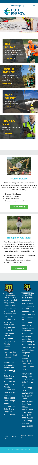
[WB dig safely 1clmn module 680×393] (20, 40)
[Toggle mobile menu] (34, 6)
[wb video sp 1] (19, 217)
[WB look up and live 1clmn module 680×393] (17, 65)
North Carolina (10, 352)
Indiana (7, 347)
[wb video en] (19, 158)
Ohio (7, 355)
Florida (7, 344)
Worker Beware (19, 178)
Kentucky (8, 349)
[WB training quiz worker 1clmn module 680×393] (17, 116)
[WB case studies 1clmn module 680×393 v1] (20, 91)
